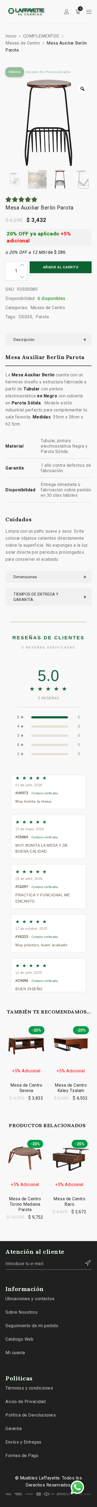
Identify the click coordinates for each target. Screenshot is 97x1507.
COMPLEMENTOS (41, 36)
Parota (42, 316)
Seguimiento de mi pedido (31, 1325)
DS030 (25, 316)
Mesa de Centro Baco (69, 1201)
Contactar (85, 1263)
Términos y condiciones (29, 1388)
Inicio (10, 36)
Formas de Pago (22, 1455)
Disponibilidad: (20, 298)
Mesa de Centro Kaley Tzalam (71, 1088)
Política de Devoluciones (30, 1415)
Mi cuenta (15, 1352)
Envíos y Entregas (23, 1442)
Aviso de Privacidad (25, 1401)
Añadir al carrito (61, 267)
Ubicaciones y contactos (30, 1298)
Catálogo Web (19, 1339)
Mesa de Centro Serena (26, 1088)
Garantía (13, 1428)
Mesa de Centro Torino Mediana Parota (25, 1204)
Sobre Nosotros (21, 1312)
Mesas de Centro (22, 43)
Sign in (66, 11)
